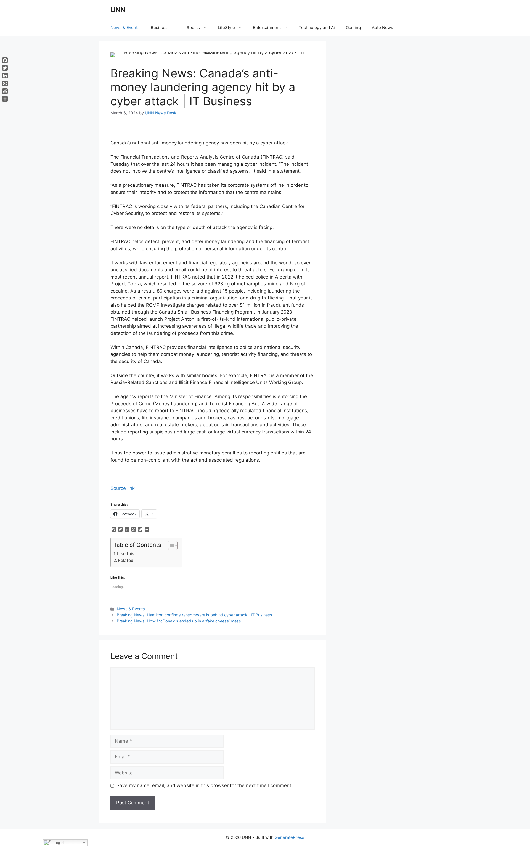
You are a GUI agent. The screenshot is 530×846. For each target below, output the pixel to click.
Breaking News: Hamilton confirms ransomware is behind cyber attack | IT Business (194, 615)
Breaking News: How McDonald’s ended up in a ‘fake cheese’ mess (179, 621)
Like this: (126, 553)
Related (126, 560)
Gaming (353, 27)
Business (160, 27)
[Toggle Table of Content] (170, 545)
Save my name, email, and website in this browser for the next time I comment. (204, 785)
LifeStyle (226, 27)
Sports (193, 27)
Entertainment (267, 27)
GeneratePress (289, 837)
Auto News (382, 27)
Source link (122, 488)
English (58, 842)
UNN (117, 10)
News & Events (125, 27)
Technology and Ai (317, 27)
